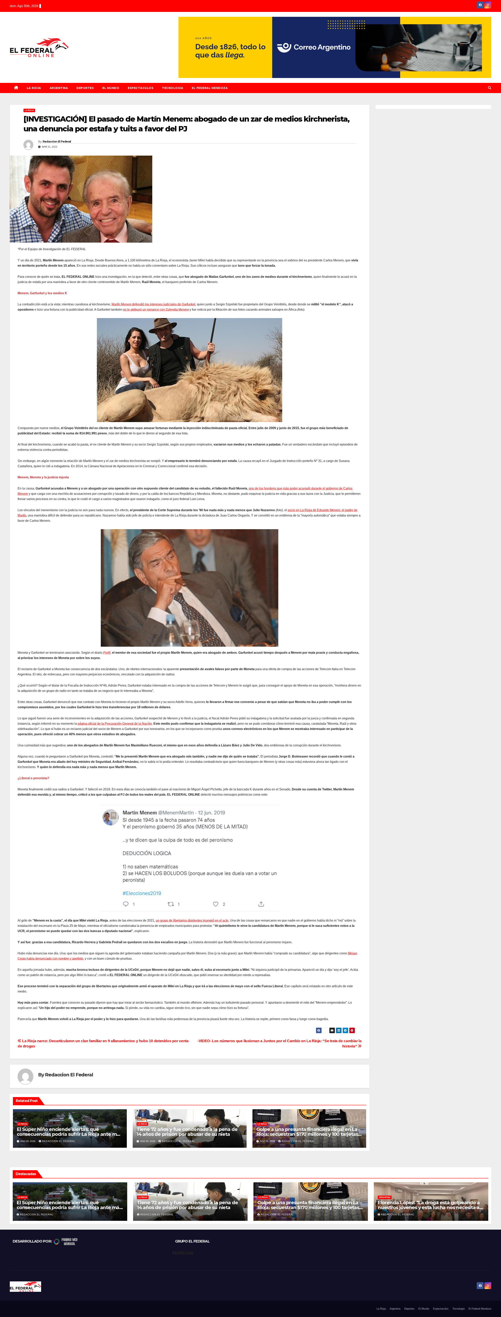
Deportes (85, 88)
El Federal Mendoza (210, 88)
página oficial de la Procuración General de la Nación (115, 723)
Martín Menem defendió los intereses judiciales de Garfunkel (153, 304)
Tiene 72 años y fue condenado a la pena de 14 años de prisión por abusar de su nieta (187, 1131)
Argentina (59, 88)
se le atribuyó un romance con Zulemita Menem (156, 309)
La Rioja (34, 88)
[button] (489, 88)
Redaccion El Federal (57, 141)
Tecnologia (172, 88)
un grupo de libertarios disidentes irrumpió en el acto (192, 920)
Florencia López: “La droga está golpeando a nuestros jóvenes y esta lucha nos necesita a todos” (428, 1207)
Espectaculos (140, 88)
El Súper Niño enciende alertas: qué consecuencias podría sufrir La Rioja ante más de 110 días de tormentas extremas (69, 1134)
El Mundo (110, 88)
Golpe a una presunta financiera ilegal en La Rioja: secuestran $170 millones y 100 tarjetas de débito (307, 1134)
